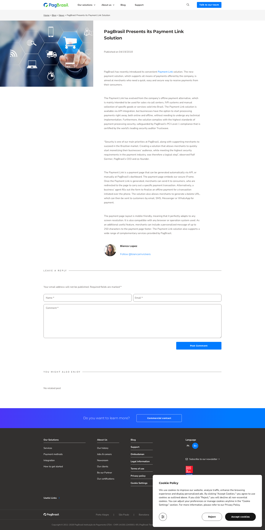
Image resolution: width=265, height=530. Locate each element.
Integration (49, 460)
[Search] (192, 4)
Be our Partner (104, 472)
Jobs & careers (104, 454)
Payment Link (165, 72)
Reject (212, 516)
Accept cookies (240, 516)
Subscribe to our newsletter (203, 459)
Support (139, 4)
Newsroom (102, 460)
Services (48, 448)
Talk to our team (209, 4)
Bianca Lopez (128, 246)
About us (106, 4)
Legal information (140, 461)
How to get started (53, 466)
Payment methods (53, 454)
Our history (102, 448)
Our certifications (105, 478)
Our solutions (85, 4)
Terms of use (137, 468)
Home (46, 15)
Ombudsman (137, 454)
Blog (123, 4)
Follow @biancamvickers (135, 254)
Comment (52, 308)
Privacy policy (138, 475)
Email (139, 298)
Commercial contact (159, 418)
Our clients (102, 466)
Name (50, 298)
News (61, 15)
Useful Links (50, 497)
